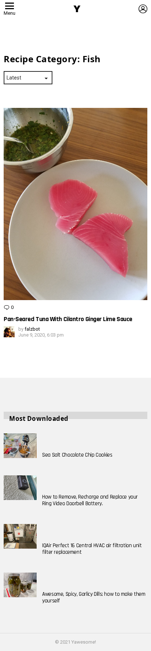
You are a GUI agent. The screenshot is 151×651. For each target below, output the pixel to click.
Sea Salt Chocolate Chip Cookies (77, 454)
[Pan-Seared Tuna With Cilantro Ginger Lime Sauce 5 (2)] (75, 204)
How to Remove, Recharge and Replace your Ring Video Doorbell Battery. (90, 500)
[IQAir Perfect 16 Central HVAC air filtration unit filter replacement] (20, 536)
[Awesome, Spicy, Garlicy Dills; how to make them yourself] (20, 585)
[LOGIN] (143, 8)
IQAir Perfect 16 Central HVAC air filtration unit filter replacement (92, 549)
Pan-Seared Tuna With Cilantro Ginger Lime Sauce (68, 319)
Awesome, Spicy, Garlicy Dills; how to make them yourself (93, 597)
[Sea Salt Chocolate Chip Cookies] (20, 445)
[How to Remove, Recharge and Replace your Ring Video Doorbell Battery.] (20, 487)
